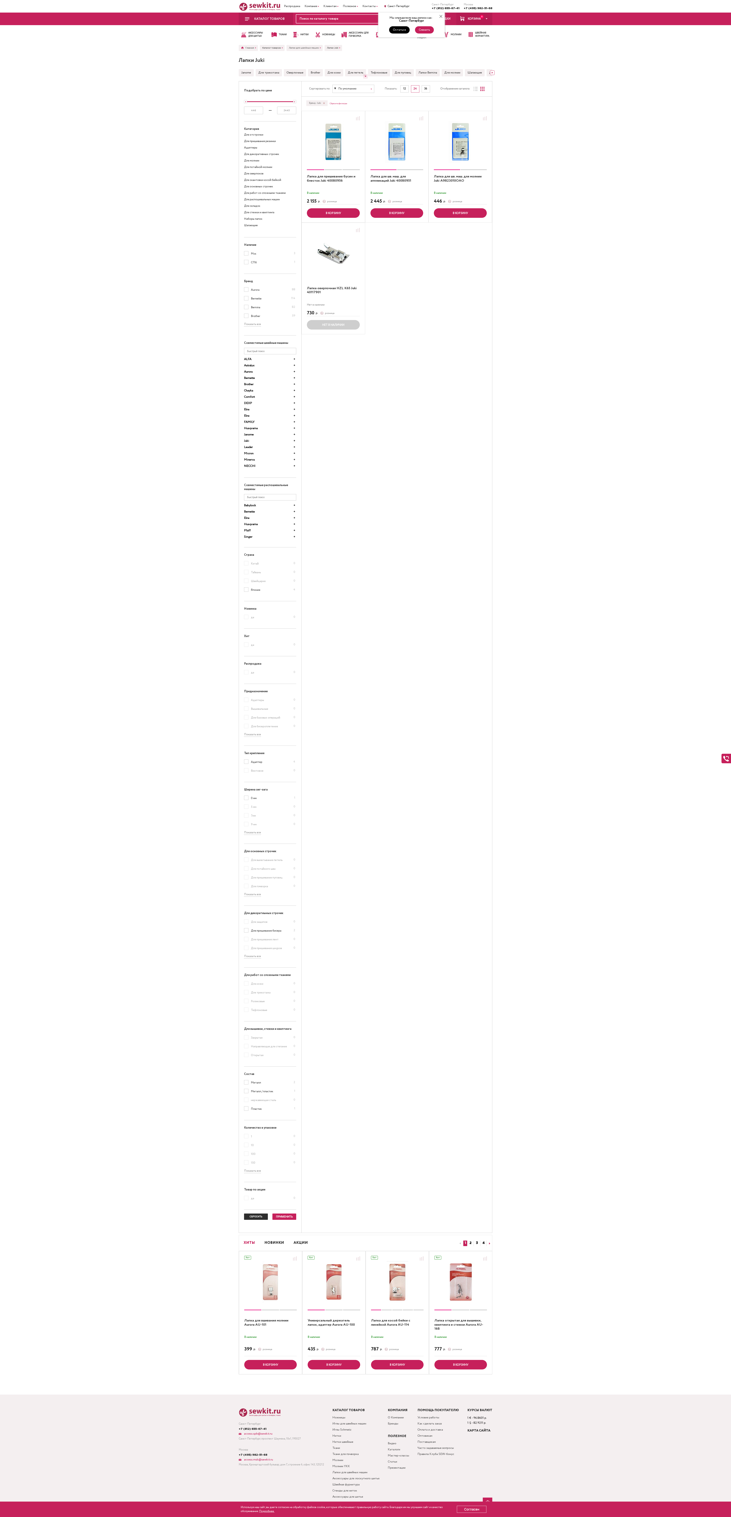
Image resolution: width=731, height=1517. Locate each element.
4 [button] (483, 1243)
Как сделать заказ (429, 1423)
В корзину (333, 213)
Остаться (399, 30)
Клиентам (330, 6)
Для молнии (452, 72)
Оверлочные (294, 72)
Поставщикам (426, 1442)
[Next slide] (492, 72)
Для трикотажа (268, 72)
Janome (246, 72)
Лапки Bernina (427, 72)
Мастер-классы (398, 1455)
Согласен (471, 1509)
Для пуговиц (403, 72)
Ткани (336, 1448)
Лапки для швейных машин (349, 1472)
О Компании (396, 1417)
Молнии (337, 1460)
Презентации (396, 1468)
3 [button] (477, 1243)
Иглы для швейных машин (349, 1423)
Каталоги (394, 1449)
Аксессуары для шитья (347, 1497)
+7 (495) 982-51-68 (478, 8)
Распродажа (292, 6)
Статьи (392, 1462)
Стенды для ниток (344, 1490)
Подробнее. (267, 1511)
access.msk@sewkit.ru (258, 1460)
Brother (315, 72)
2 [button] (470, 1243)
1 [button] (465, 1243)
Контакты (369, 6)
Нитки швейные (342, 1442)
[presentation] (459, 1243)
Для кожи (334, 72)
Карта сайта (478, 1430)
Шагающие (475, 72)
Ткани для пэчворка (345, 1454)
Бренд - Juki (315, 103)
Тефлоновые (379, 72)
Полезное (349, 6)
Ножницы (338, 1417)
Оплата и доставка (430, 1430)
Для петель (355, 72)
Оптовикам (424, 1436)
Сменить (424, 30)
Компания (311, 6)
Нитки (336, 1436)
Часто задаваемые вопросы (435, 1448)
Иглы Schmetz (341, 1430)
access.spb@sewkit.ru (257, 1434)
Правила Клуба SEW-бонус (435, 1454)
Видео (392, 1443)
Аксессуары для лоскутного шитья (355, 1478)
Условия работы (428, 1417)
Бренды (393, 1423)
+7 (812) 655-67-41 (446, 8)
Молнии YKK (341, 1466)
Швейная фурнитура (346, 1484)
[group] (333, 142)
